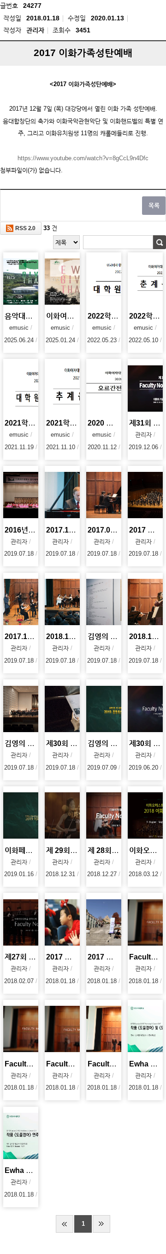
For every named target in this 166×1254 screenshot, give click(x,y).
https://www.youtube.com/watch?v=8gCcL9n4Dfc (83, 158)
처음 (64, 1224)
